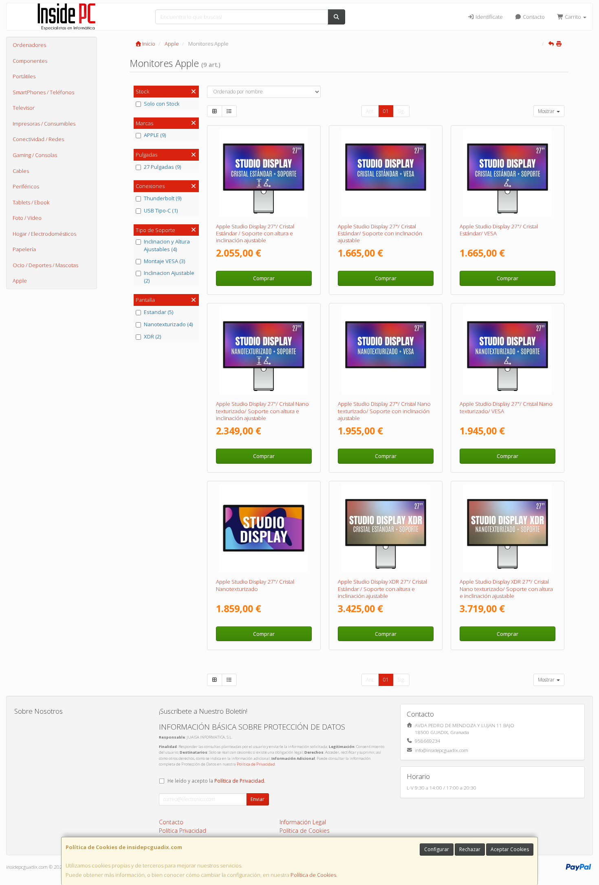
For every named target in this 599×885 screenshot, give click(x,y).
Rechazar (469, 849)
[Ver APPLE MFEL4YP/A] (385, 528)
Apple (20, 280)
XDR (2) (152, 336)
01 (386, 111)
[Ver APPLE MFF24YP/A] (507, 350)
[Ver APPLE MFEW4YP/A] (263, 172)
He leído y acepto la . (216, 780)
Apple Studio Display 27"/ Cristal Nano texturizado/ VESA (506, 407)
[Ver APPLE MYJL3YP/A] (263, 528)
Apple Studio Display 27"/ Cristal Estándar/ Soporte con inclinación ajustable (380, 233)
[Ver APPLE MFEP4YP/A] (507, 528)
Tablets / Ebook (31, 202)
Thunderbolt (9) (162, 198)
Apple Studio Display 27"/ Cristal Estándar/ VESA (499, 230)
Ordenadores (29, 45)
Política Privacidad (182, 830)
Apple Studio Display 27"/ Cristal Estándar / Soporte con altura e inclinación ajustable (255, 233)
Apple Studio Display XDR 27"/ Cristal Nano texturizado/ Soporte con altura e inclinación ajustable (506, 589)
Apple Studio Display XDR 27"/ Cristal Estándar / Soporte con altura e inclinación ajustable (382, 589)
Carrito (573, 16)
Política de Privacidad (256, 764)
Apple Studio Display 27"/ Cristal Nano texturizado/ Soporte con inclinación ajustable (384, 411)
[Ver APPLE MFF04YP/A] (263, 350)
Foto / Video (27, 217)
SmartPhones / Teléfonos (43, 92)
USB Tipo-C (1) (161, 210)
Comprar (264, 278)
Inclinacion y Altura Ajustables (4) (167, 245)
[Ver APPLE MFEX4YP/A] (385, 172)
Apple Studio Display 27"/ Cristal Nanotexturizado (255, 585)
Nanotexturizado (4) (168, 324)
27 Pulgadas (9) (162, 166)
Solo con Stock (162, 103)
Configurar (436, 849)
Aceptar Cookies (510, 849)
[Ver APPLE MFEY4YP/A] (507, 172)
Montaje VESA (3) (164, 261)
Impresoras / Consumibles (44, 123)
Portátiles (24, 76)
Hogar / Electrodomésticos (44, 233)
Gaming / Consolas (35, 155)
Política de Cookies (313, 874)
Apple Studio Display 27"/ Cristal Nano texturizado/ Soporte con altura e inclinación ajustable (262, 411)
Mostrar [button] (547, 111)
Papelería (24, 249)
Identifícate (488, 16)
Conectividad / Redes (38, 139)
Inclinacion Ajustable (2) (169, 276)
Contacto (533, 16)
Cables (21, 171)
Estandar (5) (158, 312)
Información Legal (303, 822)
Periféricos (26, 186)
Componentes (30, 60)
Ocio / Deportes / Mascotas (45, 265)
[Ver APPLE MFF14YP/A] (385, 350)
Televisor (24, 107)
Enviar (257, 799)
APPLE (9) (155, 135)
